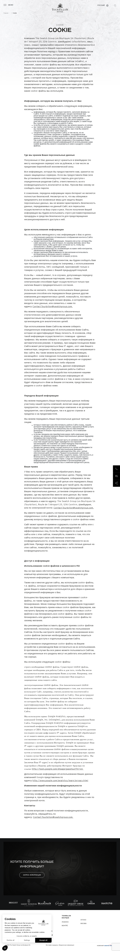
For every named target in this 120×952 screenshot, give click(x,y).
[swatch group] (109, 945)
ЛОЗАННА (65, 922)
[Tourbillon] (60, 8)
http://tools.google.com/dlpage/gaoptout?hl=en (58, 769)
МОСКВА (83, 923)
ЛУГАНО (83, 920)
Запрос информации (32, 875)
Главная (6, 13)
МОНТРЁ (65, 925)
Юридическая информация (66, 945)
